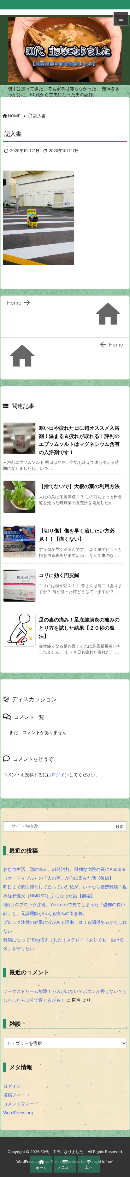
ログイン (60, 774)
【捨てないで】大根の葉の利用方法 (79, 486)
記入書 (39, 115)
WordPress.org (18, 1112)
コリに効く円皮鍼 (59, 575)
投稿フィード (16, 1095)
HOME (14, 115)
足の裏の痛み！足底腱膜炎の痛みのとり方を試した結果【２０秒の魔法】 (79, 627)
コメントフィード (20, 1103)
